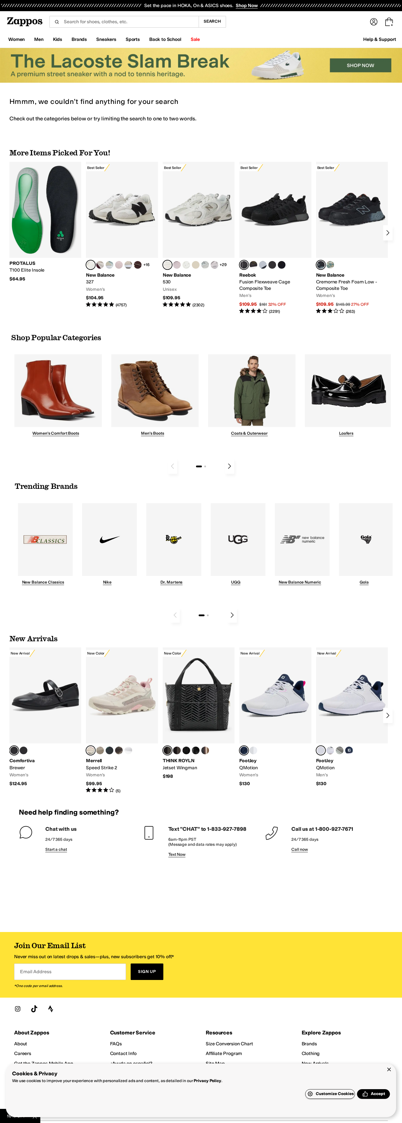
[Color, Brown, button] (253, 265)
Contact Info (123, 1053)
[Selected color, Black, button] (14, 750)
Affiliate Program (224, 1053)
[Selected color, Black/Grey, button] (244, 265)
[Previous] (172, 466)
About (20, 1043)
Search (212, 21)
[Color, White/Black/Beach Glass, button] (330, 750)
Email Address (35, 971)
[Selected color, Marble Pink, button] (90, 750)
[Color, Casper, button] (128, 750)
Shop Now (247, 5)
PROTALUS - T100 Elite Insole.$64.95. (45, 222)
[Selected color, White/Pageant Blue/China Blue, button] (320, 750)
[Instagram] (17, 1008)
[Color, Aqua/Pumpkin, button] (330, 265)
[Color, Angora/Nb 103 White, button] (109, 265)
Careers (22, 1053)
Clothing (311, 1053)
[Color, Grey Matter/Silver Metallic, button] (205, 265)
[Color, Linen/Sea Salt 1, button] (128, 265)
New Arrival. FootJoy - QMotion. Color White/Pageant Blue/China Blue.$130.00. (352, 717)
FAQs (116, 1043)
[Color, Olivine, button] (119, 750)
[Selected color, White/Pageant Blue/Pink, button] (244, 750)
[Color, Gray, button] (263, 265)
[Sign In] (374, 22)
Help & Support (379, 39)
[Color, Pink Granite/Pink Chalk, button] (119, 265)
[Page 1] (199, 466)
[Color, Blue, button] (272, 265)
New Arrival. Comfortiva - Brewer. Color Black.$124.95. (45, 717)
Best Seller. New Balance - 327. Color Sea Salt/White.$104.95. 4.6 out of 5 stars (122, 235)
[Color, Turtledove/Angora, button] (195, 265)
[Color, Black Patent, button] (23, 750)
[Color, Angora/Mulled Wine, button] (100, 265)
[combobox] (124, 22)
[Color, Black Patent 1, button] (205, 750)
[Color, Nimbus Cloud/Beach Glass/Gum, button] (253, 750)
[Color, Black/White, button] (281, 265)
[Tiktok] (34, 1008)
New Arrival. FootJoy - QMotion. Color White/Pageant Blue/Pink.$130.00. (275, 717)
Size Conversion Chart (229, 1043)
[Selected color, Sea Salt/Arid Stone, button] (167, 265)
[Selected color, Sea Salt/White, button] (90, 265)
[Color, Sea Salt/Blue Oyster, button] (186, 265)
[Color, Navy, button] (349, 750)
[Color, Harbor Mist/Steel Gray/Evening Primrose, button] (339, 750)
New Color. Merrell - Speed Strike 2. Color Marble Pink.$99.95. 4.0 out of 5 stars (122, 720)
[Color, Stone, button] (100, 750)
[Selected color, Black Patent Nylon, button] (167, 750)
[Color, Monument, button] (109, 750)
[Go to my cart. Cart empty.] (389, 22)
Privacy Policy (207, 1080)
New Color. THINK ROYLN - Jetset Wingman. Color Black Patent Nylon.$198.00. (199, 713)
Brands (309, 1043)
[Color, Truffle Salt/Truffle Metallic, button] (214, 265)
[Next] (388, 232)
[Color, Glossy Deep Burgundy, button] (186, 750)
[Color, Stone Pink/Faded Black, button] (177, 265)
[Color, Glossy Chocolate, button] (177, 750)
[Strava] (50, 1008)
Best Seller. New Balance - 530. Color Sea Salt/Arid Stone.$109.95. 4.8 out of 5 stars (199, 235)
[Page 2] (205, 466)
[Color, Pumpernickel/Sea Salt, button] (137, 265)
